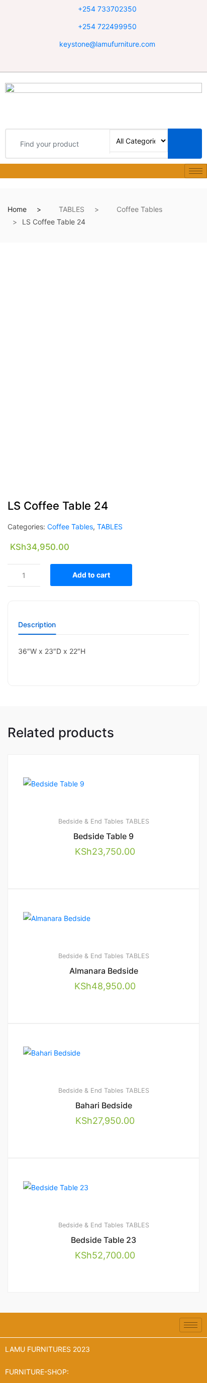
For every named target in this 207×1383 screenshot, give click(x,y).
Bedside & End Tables (91, 821)
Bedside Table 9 (103, 836)
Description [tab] (37, 625)
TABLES (71, 209)
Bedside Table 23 (103, 1240)
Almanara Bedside (103, 971)
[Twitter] (106, 62)
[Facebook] (93, 62)
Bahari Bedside (103, 1105)
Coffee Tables (139, 209)
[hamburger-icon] (195, 171)
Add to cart (91, 574)
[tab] (37, 628)
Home (17, 209)
